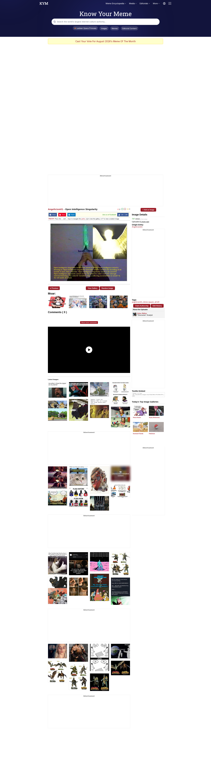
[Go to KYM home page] (44, 4)
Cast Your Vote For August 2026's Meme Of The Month (105, 41)
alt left (157, 302)
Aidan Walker (142, 313)
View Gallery (92, 288)
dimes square (148, 302)
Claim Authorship (141, 306)
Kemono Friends (138, 433)
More (155, 3)
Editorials (144, 3)
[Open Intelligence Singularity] (89, 252)
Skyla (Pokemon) (154, 417)
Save (63, 215)
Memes (115, 28)
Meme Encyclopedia (115, 3)
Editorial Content (129, 28)
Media (131, 3)
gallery (83, 219)
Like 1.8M (123, 215)
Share (53, 215)
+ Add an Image (148, 210)
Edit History (157, 306)
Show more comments (89, 322)
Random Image (107, 288)
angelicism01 (137, 302)
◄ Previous (53, 288)
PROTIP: (51, 219)
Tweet (72, 215)
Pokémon (152, 433)
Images (104, 28)
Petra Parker (137, 417)
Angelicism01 (55, 209)
